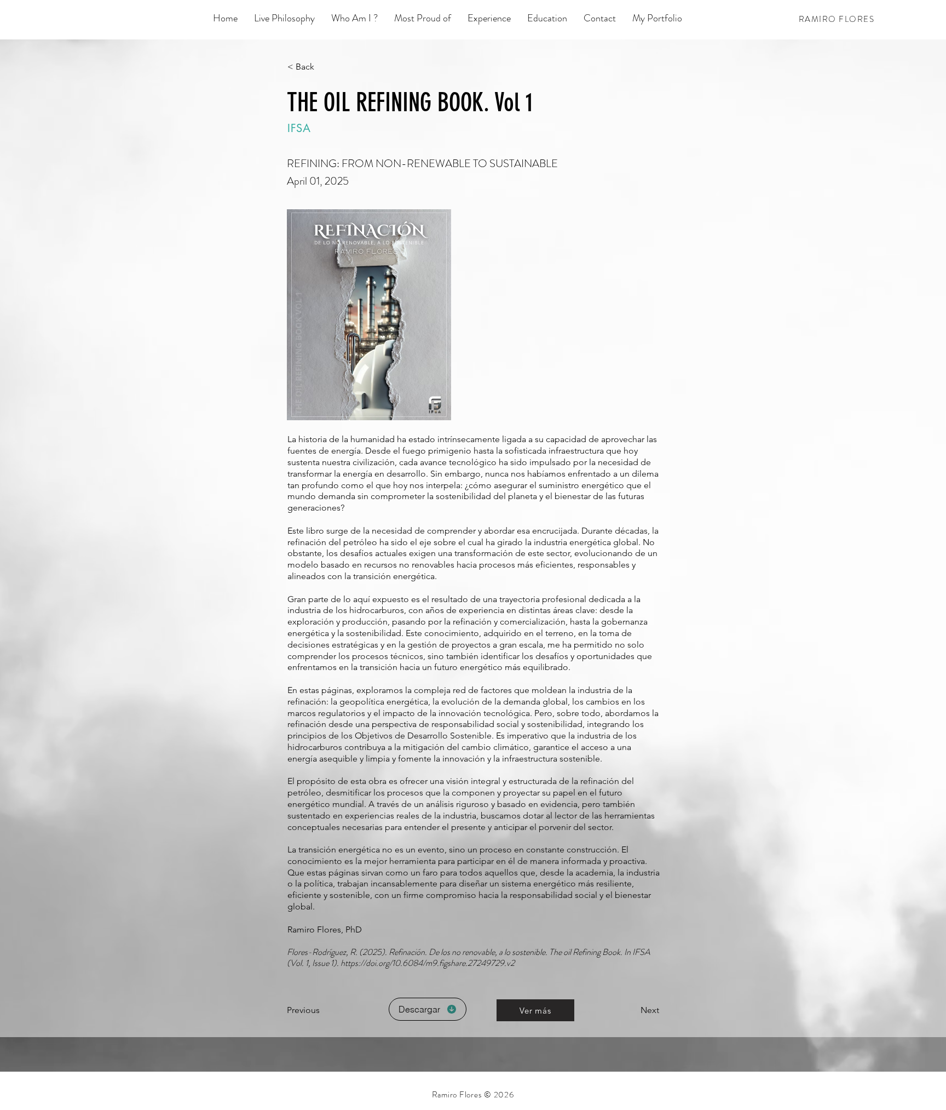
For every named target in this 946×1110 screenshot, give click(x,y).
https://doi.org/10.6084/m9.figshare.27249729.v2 (428, 963)
